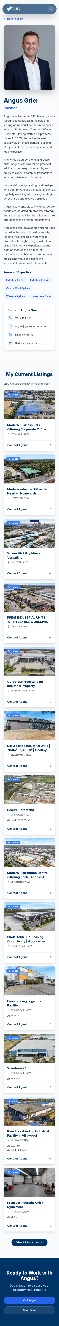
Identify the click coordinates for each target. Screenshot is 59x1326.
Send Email (29, 1310)
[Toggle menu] (51, 9)
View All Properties (27, 1242)
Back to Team (15, 18)
